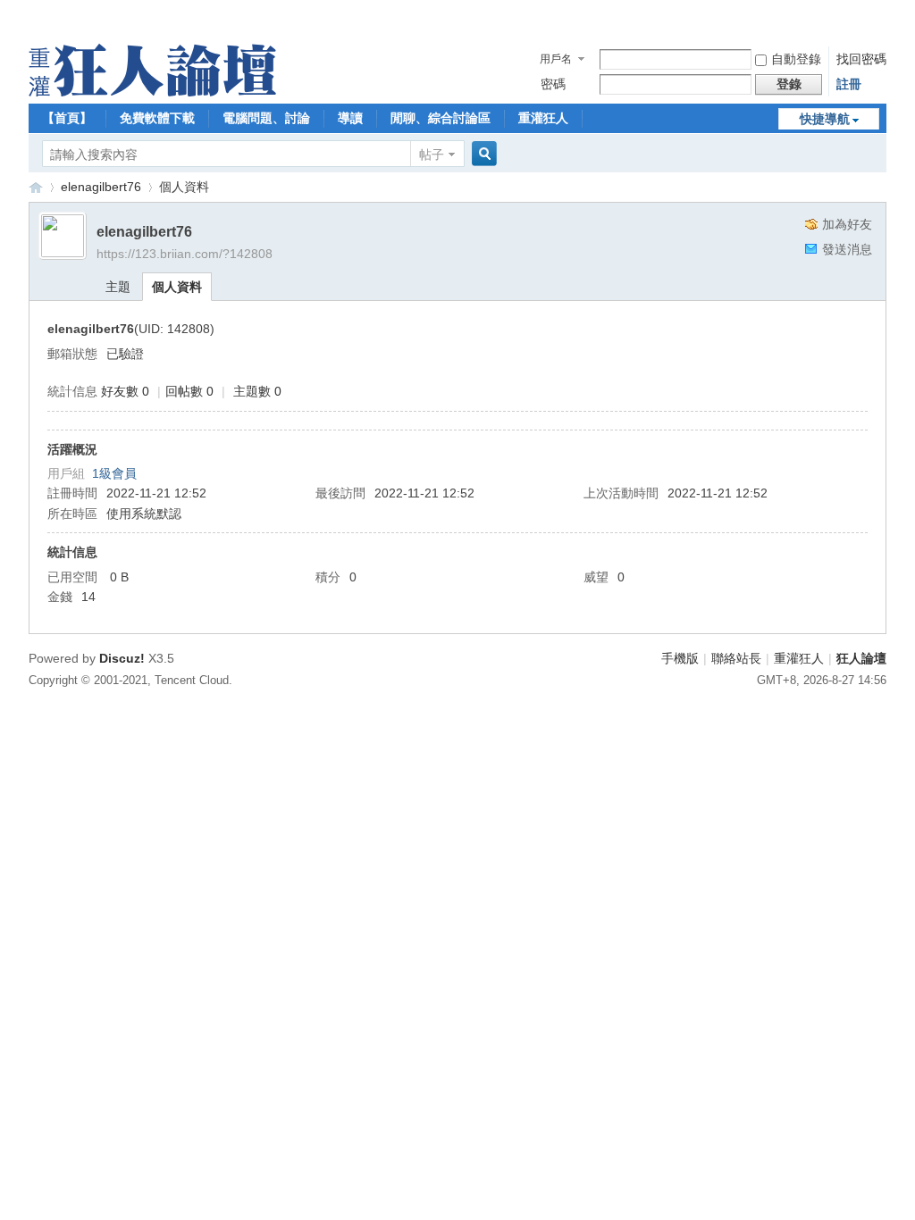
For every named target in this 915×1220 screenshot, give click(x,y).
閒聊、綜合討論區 (440, 118)
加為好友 (847, 224)
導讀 (350, 118)
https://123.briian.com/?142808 (185, 254)
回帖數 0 (189, 391)
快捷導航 (825, 119)
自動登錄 (796, 59)
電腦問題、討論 (266, 118)
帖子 (431, 154)
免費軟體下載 (157, 118)
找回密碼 (861, 59)
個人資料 (177, 287)
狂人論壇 (861, 658)
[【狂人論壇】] (152, 92)
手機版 (680, 658)
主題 (117, 287)
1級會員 (114, 473)
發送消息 (847, 249)
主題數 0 (257, 391)
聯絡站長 (736, 658)
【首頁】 (67, 118)
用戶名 (556, 59)
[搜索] (482, 154)
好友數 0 (125, 391)
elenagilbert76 (101, 187)
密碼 (553, 84)
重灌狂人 (543, 118)
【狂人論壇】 (36, 187)
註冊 (848, 84)
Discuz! (122, 658)
